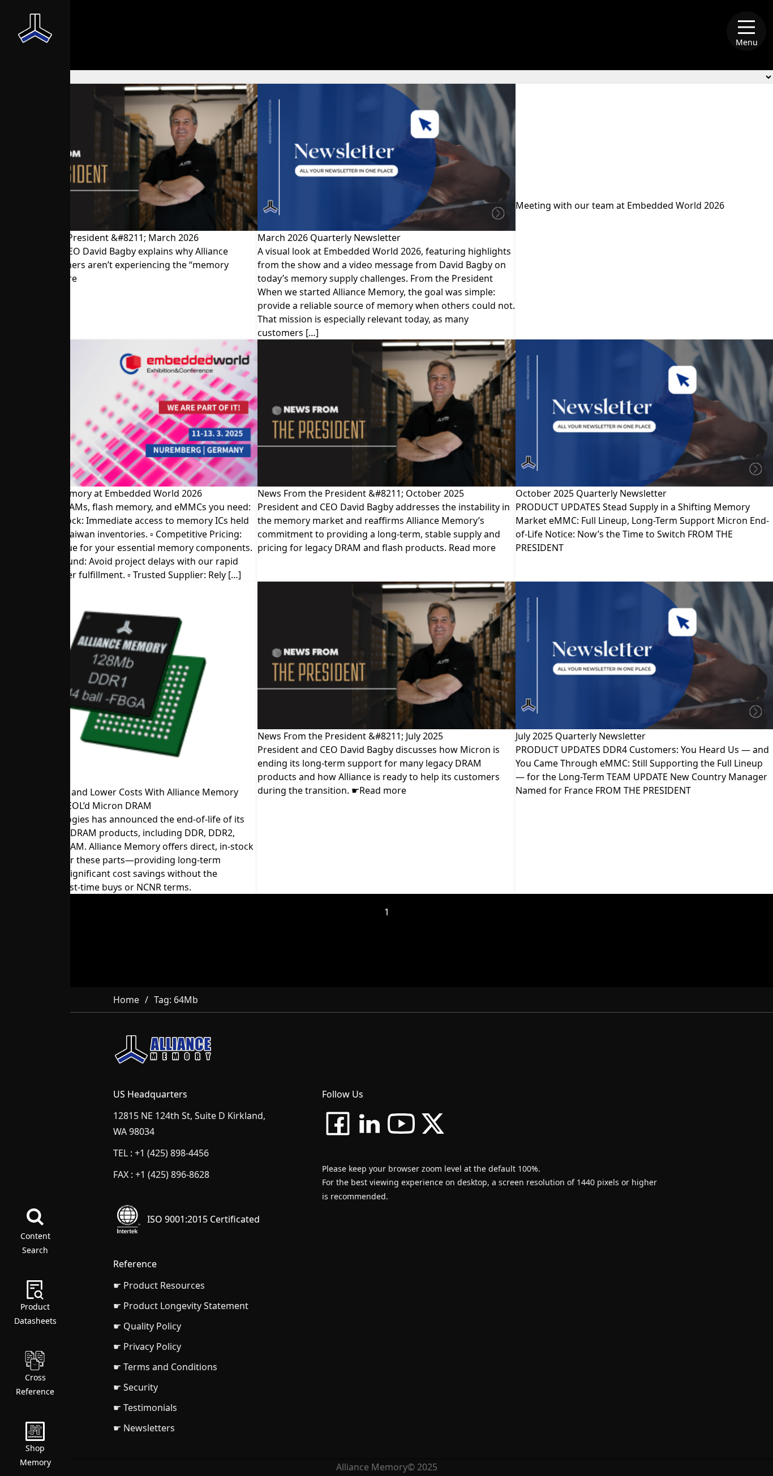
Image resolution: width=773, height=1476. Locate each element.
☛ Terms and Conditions (165, 1367)
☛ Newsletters (144, 1428)
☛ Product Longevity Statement (180, 1305)
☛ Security (135, 1387)
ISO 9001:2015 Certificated (203, 1219)
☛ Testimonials (145, 1407)
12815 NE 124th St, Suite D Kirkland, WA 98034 (189, 1123)
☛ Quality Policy (147, 1326)
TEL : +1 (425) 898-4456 (161, 1153)
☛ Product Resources (159, 1285)
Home (126, 999)
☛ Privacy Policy (147, 1346)
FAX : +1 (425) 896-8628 (161, 1174)
